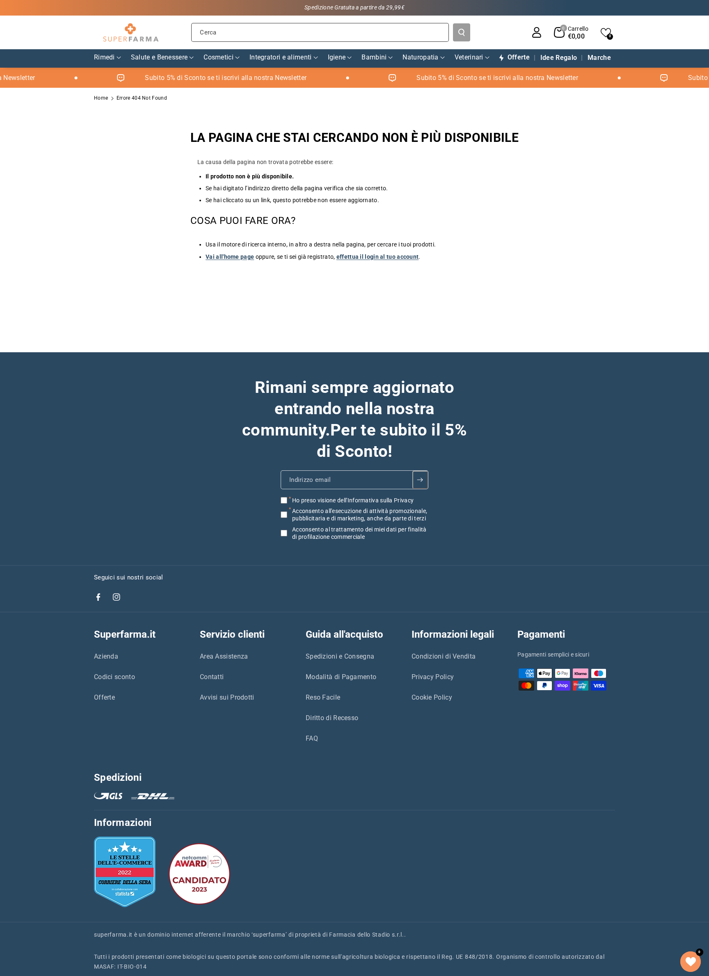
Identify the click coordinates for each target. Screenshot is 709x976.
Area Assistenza (224, 656)
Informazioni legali (453, 634)
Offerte (104, 697)
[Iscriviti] (420, 480)
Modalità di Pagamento (341, 677)
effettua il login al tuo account (377, 256)
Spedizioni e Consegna (340, 656)
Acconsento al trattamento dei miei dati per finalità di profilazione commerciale (359, 533)
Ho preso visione (353, 500)
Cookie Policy (432, 697)
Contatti (212, 677)
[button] (571, 32)
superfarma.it (113, 934)
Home (101, 98)
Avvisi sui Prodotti (227, 697)
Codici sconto (114, 677)
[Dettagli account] (537, 32)
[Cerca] (462, 32)
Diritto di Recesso (332, 718)
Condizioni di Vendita (444, 656)
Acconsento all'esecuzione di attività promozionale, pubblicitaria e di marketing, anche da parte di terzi (359, 515)
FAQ (312, 738)
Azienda (106, 656)
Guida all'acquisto (344, 634)
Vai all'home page (230, 256)
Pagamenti (541, 634)
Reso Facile (323, 697)
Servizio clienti (232, 634)
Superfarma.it (125, 634)
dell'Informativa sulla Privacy (375, 500)
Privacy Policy (433, 677)
